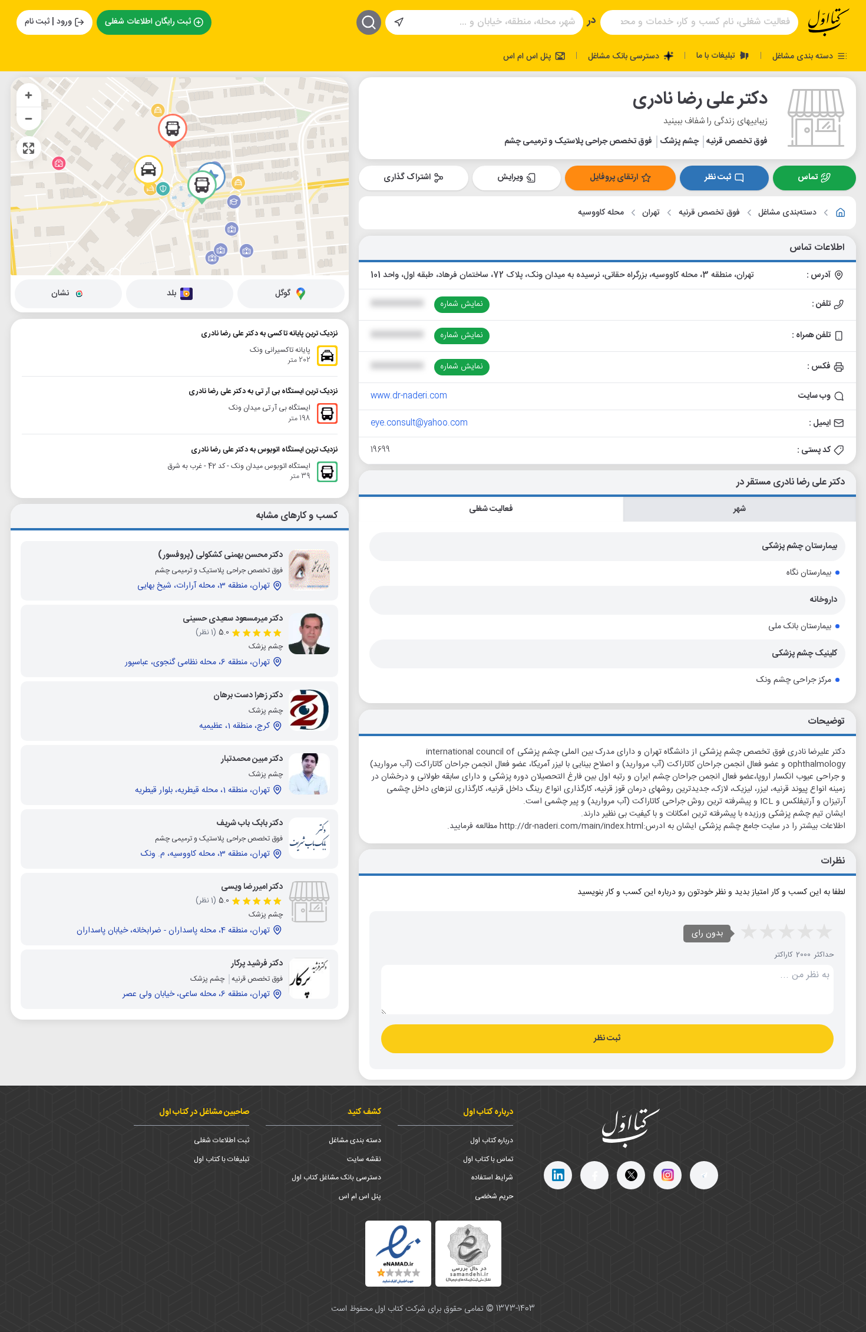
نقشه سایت (364, 1159)
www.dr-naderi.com (409, 396)
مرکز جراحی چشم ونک (793, 680)
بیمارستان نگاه (808, 573)
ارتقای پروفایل (614, 177)
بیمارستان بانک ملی (799, 626)
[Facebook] (594, 1175)
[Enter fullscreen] (28, 148)
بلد (171, 293)
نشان (60, 293)
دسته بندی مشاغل (803, 56)
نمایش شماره (461, 304)
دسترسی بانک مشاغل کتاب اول (336, 1177)
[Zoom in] (28, 95)
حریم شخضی (494, 1196)
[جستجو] (368, 22)
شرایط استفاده (492, 1177)
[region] (180, 176)
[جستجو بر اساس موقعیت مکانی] (399, 22)
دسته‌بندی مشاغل (787, 213)
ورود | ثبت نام (48, 22)
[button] (148, 172)
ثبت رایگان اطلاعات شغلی (148, 22)
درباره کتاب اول (491, 1140)
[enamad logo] (398, 1253)
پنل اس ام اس (528, 56)
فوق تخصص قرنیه (709, 213)
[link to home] (840, 212)
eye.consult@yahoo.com (419, 423)
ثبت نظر (718, 177)
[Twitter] (631, 1175)
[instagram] (667, 1175)
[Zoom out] (28, 118)
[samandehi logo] (468, 1253)
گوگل (282, 293)
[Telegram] (704, 1175)
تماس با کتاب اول (488, 1159)
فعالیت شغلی (491, 509)
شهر (739, 509)
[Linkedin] (558, 1175)
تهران (651, 213)
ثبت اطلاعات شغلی (221, 1140)
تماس (808, 177)
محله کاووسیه (601, 213)
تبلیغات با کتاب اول (221, 1159)
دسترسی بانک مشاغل (625, 56)
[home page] (829, 22)
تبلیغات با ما (717, 55)
